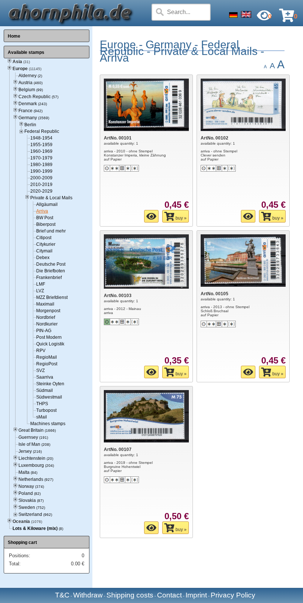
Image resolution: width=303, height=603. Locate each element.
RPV (40, 350)
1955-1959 (41, 144)
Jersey (30, 451)
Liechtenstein (35, 458)
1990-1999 (41, 171)
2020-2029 (41, 191)
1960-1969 (41, 151)
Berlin (30, 124)
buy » (180, 218)
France (30, 110)
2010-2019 (41, 184)
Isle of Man (34, 444)
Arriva (42, 211)
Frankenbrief (49, 277)
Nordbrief (45, 317)
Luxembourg (36, 465)
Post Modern (49, 337)
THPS (42, 403)
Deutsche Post (50, 264)
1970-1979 (41, 158)
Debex (43, 257)
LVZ (40, 290)
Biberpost (45, 224)
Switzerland (35, 514)
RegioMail (46, 357)
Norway (31, 486)
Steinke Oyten (50, 383)
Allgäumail (47, 204)
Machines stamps (47, 423)
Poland (29, 493)
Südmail (44, 390)
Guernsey (33, 437)
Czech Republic (38, 96)
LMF (40, 284)
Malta (27, 472)
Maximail (45, 304)
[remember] (151, 216)
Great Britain (37, 430)
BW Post (44, 217)
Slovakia (31, 500)
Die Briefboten (50, 270)
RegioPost (46, 363)
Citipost (43, 237)
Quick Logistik (50, 344)
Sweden (31, 507)
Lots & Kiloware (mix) (35, 528)
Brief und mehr (51, 231)
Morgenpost (48, 310)
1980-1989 (41, 164)
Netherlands (35, 479)
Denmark (32, 103)
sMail (41, 417)
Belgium (30, 89)
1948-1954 (41, 138)
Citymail (44, 251)
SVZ (40, 370)
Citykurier (45, 244)
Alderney (30, 75)
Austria (30, 82)
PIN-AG (43, 330)
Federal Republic (41, 131)
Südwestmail (49, 397)
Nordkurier (47, 324)
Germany (33, 117)
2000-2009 (41, 177)
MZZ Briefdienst (52, 297)
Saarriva (44, 377)
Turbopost (46, 410)
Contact (169, 595)
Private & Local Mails (51, 197)
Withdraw (88, 595)
